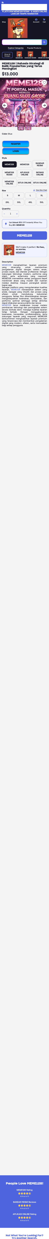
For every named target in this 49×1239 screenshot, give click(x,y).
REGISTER (15, 144)
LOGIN (16, 151)
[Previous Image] (4, 105)
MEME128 (24, 235)
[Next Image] (44, 105)
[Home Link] (17, 28)
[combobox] (22, 42)
